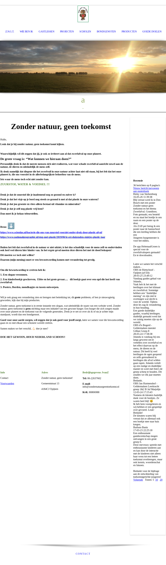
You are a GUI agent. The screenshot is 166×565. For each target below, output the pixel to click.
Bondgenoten (106, 31)
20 (161, 479)
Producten (129, 31)
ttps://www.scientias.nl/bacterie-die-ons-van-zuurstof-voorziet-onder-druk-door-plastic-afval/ (52, 232)
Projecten (67, 31)
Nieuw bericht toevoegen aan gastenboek (146, 189)
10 (156, 479)
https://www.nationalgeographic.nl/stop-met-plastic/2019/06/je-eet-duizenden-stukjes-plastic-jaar (52, 237)
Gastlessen (46, 31)
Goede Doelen (151, 31)
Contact (83, 553)
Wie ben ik (26, 31)
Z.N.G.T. (9, 31)
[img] (83, 14)
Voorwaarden (7, 383)
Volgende (138, 479)
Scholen (85, 31)
